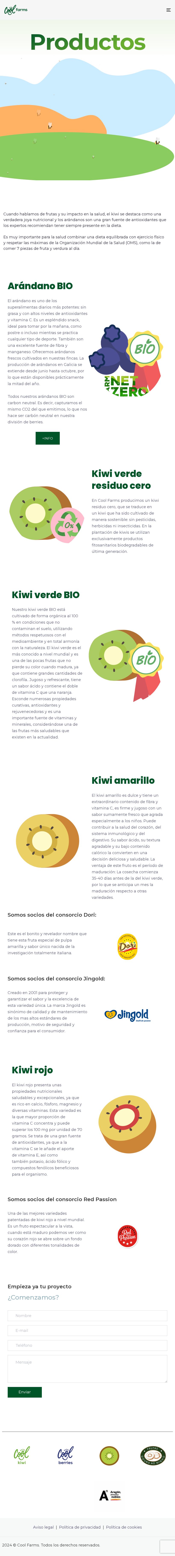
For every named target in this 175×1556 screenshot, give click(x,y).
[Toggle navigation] (143, 10)
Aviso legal (43, 1527)
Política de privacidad (80, 1527)
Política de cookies (124, 1527)
